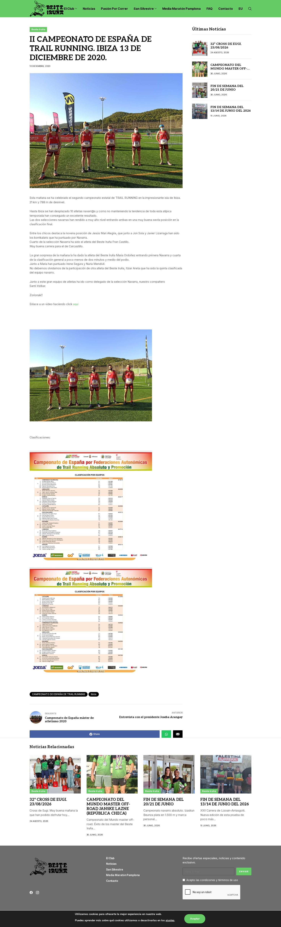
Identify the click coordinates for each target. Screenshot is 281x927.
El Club (110, 858)
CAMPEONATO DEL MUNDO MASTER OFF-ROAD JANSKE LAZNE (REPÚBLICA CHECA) (228, 70)
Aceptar (195, 918)
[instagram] (37, 892)
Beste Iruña (38, 29)
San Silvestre (114, 869)
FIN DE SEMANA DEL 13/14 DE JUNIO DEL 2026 (230, 109)
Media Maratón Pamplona (123, 875)
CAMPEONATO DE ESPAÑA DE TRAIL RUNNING (58, 694)
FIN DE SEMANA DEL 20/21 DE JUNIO (227, 88)
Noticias (111, 863)
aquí (75, 304)
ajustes (170, 920)
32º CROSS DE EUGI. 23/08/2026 (226, 45)
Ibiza (93, 694)
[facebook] (31, 892)
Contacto (112, 880)
